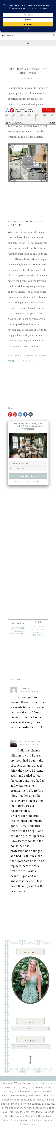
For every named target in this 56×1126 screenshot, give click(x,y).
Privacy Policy (27, 1124)
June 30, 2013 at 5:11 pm (28, 691)
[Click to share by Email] (30, 414)
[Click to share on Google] (15, 414)
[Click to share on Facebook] (25, 414)
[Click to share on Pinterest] (10, 414)
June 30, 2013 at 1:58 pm (28, 745)
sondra (22, 688)
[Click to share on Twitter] (20, 414)
